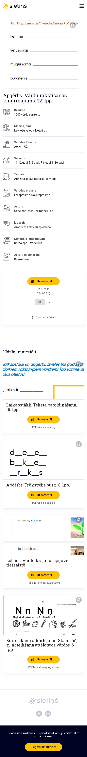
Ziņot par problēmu (45, 317)
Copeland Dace (23, 211)
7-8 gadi (45, 162)
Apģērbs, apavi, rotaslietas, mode (35, 178)
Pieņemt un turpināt (43, 747)
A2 (26, 146)
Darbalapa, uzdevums (28, 243)
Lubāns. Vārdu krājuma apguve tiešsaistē (37, 562)
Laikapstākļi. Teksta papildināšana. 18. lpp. (41, 407)
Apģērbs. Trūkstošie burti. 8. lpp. (38, 484)
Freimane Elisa (44, 211)
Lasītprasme (22, 195)
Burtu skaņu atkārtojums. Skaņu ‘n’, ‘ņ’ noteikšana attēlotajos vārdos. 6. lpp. (41, 645)
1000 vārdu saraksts (27, 114)
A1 (21, 146)
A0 (16, 146)
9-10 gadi (58, 162)
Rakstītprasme (40, 195)
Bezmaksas (21, 259)
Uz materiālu (45, 281)
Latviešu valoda (24, 130)
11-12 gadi (21, 162)
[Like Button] (40, 302)
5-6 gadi (34, 162)
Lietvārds (41, 130)
